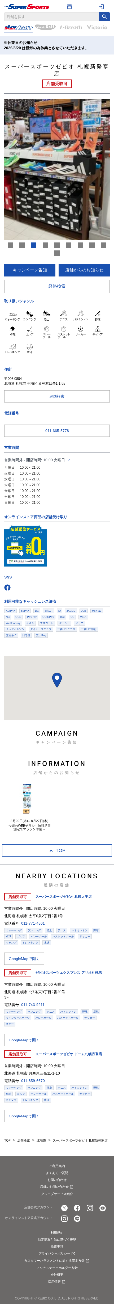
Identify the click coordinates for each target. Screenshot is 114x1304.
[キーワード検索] (104, 16)
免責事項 (57, 1246)
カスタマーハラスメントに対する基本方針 (54, 1261)
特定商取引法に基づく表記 (57, 1240)
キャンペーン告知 (30, 270)
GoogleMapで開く (24, 959)
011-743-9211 (33, 1005)
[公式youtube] (102, 1208)
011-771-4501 (33, 923)
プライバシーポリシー (54, 1253)
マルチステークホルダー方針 (57, 1268)
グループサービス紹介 (57, 1194)
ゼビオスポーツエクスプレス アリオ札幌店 (69, 973)
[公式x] (64, 1208)
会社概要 (57, 1275)
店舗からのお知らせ (84, 270)
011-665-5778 (57, 431)
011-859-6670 (33, 1081)
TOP (60, 850)
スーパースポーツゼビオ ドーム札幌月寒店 (69, 1054)
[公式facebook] (77, 1208)
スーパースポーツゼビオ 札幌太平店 (64, 897)
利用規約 (57, 1233)
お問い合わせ (57, 1180)
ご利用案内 (57, 1166)
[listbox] (57, 169)
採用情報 (54, 1282)
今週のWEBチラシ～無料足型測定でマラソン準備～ (29, 827)
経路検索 (57, 286)
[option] (57, 169)
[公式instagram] (90, 1208)
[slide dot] (10, 245)
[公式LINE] (77, 1218)
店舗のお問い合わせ (54, 1187)
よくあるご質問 (57, 1173)
